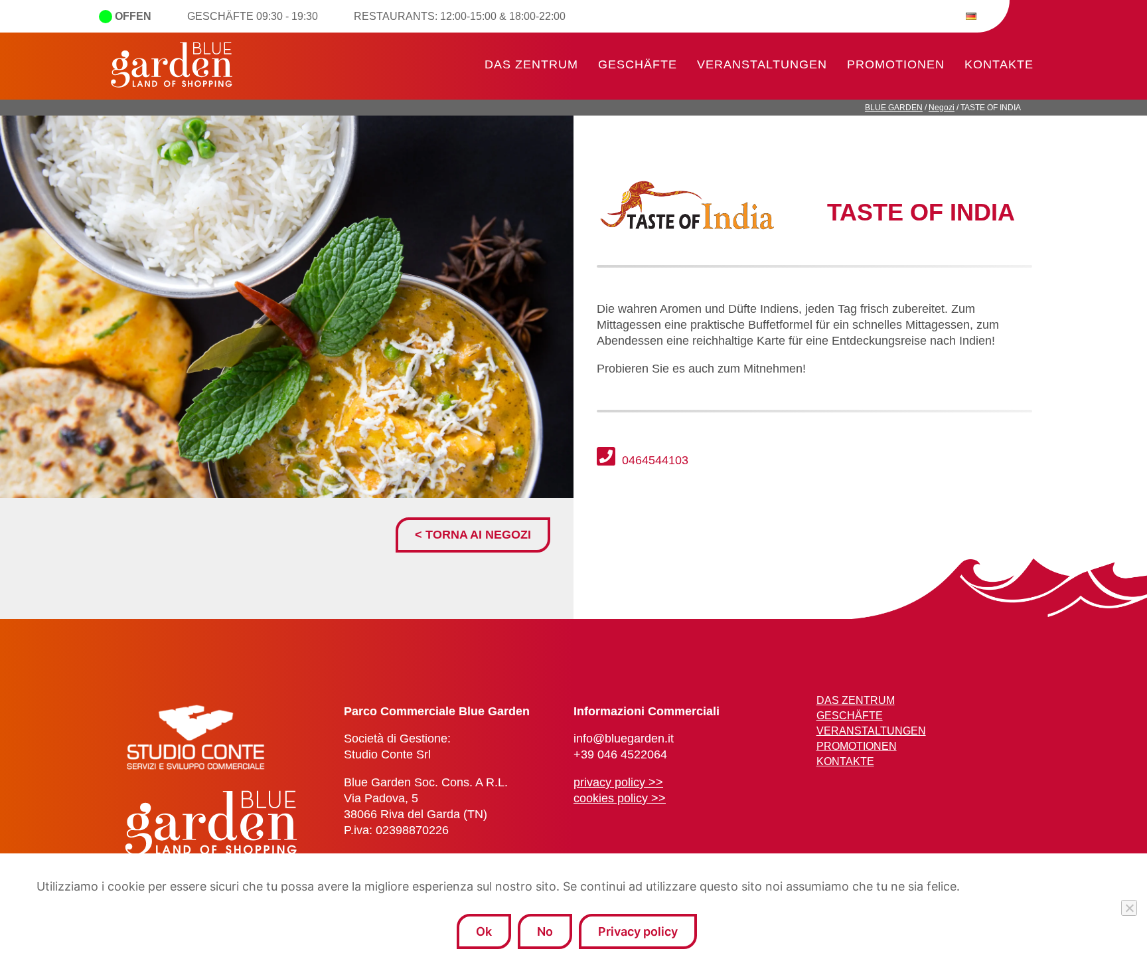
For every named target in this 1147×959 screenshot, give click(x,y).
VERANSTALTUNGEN (762, 64)
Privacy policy (638, 931)
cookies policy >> (620, 798)
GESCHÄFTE (637, 64)
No (545, 931)
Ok (484, 931)
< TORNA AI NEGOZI (473, 534)
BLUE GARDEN (894, 107)
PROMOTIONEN (896, 64)
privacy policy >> (618, 782)
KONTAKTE (998, 64)
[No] (1129, 908)
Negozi (942, 107)
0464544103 (653, 460)
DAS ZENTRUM (531, 64)
